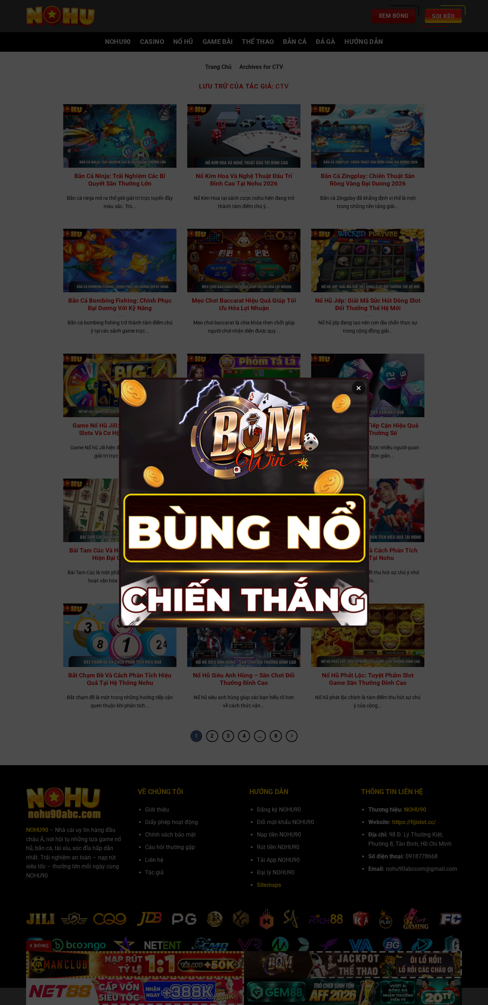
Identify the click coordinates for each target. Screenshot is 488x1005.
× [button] (358, 388)
